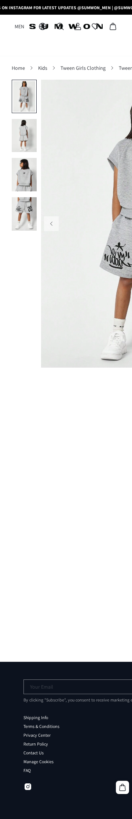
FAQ (27, 770)
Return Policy (35, 744)
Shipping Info (35, 717)
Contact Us (33, 752)
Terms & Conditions (41, 726)
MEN (19, 26)
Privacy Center (37, 735)
